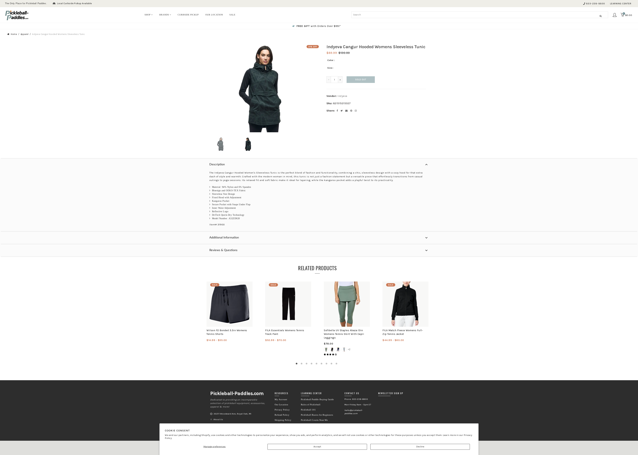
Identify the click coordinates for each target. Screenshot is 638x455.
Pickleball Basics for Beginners (317, 415)
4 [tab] (312, 364)
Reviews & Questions (223, 250)
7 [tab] (327, 364)
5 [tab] (317, 364)
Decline (420, 446)
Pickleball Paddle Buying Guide (317, 399)
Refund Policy (282, 415)
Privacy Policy (282, 410)
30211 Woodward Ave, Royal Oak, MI (232, 414)
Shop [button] (148, 14)
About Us (218, 419)
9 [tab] (337, 364)
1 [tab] (297, 364)
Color (330, 60)
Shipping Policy (283, 420)
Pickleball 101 (308, 410)
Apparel (25, 34)
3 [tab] (307, 364)
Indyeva (342, 96)
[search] (479, 14)
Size (329, 67)
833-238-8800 (595, 3)
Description (217, 164)
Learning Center (621, 3)
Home (14, 34)
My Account (281, 399)
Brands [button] (164, 14)
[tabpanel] (229, 311)
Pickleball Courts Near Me (314, 420)
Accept (317, 446)
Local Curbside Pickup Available (74, 3)
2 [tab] (302, 364)
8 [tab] (332, 364)
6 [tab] (322, 364)
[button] (330, 354)
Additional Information (224, 237)
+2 (349, 349)
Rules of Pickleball (310, 404)
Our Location (281, 404)
